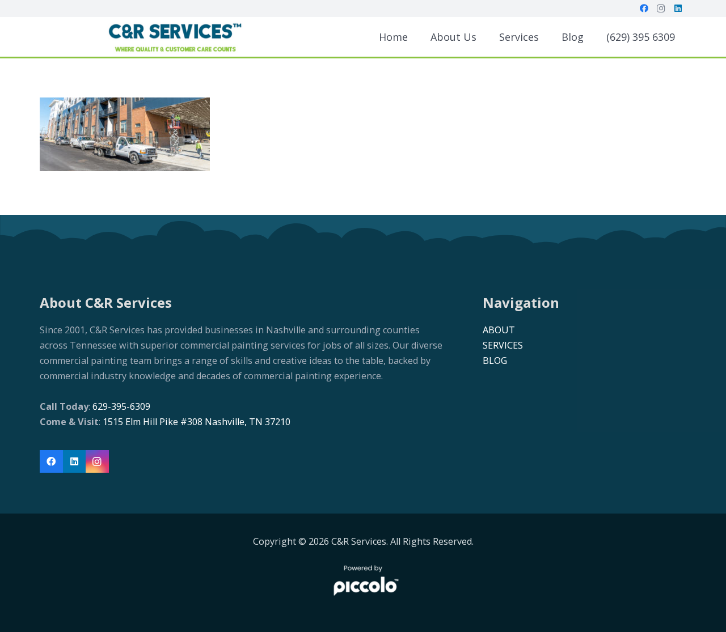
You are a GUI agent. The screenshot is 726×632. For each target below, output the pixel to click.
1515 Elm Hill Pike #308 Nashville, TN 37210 (196, 421)
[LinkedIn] (677, 8)
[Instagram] (660, 8)
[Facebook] (643, 8)
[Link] (175, 37)
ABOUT (499, 330)
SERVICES (503, 345)
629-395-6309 (120, 406)
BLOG (495, 360)
